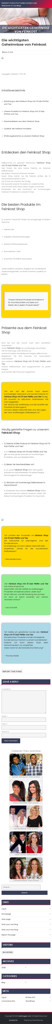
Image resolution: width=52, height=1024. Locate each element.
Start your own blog (10, 924)
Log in (4, 909)
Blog (3, 982)
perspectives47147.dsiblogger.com (19, 3)
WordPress (30, 1001)
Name (5, 716)
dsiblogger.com (25, 1016)
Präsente (41, 394)
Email (5, 724)
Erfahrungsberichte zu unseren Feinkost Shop (24, 136)
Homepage (6, 914)
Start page (6, 919)
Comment (6, 689)
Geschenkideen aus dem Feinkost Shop (21, 121)
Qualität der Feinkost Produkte (17, 128)
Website (5, 732)
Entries (30, 997)
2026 (4, 967)
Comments (8, 1001)
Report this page (12, 671)
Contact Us (13, 1020)
